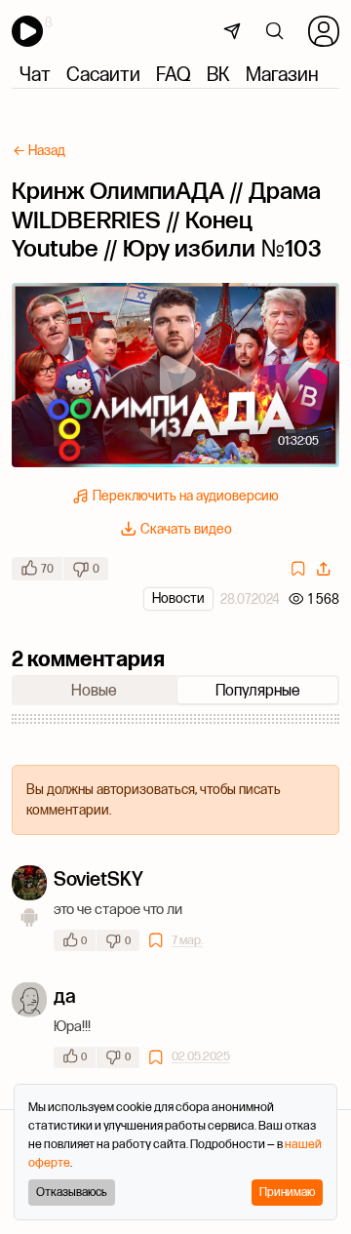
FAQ (173, 73)
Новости (178, 598)
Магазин (282, 73)
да (65, 995)
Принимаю (287, 1191)
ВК (218, 73)
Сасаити (103, 73)
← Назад (39, 150)
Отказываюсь (71, 1191)
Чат (35, 73)
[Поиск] (275, 31)
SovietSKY (98, 878)
